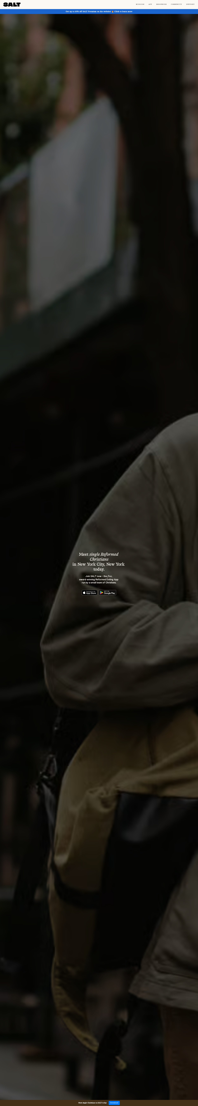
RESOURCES (161, 4)
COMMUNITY (176, 4)
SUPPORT (190, 4)
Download (114, 1103)
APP (150, 4)
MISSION (140, 4)
